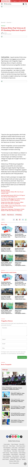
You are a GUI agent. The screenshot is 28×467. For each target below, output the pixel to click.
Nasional (3, 25)
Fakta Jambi (21, 451)
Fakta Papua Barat (20, 446)
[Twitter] (10, 436)
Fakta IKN (21, 444)
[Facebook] (7, 436)
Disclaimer (12, 459)
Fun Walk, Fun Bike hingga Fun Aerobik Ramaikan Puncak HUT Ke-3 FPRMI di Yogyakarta (13, 199)
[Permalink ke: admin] (2, 33)
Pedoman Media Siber (14, 461)
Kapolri (3, 214)
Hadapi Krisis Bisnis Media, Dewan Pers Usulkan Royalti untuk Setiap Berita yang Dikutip (12, 203)
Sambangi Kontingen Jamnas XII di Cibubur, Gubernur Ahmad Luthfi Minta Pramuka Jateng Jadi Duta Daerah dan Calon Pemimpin (18, 401)
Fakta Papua (12, 446)
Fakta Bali (14, 451)
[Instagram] (13, 436)
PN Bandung (18, 214)
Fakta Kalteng (21, 449)
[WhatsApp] (18, 436)
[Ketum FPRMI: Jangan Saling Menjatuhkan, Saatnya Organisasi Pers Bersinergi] (7, 258)
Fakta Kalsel (14, 449)
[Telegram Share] (23, 220)
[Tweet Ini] (17, 220)
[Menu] (2, 4)
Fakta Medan (7, 449)
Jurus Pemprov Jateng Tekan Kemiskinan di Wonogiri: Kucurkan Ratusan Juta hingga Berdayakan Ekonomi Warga (18, 421)
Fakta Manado (15, 456)
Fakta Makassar (7, 451)
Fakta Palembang (7, 456)
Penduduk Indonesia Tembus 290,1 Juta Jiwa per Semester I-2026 (12, 192)
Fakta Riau (22, 457)
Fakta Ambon (6, 457)
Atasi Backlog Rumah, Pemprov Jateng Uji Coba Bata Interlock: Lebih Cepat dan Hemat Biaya (18, 414)
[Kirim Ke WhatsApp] (26, 220)
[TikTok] (21, 437)
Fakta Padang (22, 452)
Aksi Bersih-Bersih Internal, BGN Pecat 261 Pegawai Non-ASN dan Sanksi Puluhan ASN (13, 196)
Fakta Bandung (6, 447)
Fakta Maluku (6, 454)
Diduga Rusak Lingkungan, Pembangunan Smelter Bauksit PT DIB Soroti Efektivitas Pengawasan (12, 210)
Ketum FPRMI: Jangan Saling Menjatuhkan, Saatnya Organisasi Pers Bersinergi (13, 206)
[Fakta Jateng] (7, 4)
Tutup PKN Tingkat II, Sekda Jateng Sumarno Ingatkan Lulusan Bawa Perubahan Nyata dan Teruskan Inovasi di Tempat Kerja (18, 394)
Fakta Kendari (14, 454)
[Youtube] (15, 436)
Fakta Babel (22, 454)
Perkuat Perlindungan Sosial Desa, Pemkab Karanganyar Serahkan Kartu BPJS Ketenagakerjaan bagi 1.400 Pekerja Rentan (12, 388)
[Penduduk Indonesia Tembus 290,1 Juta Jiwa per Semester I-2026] (7, 229)
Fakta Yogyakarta (15, 457)
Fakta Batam (22, 447)
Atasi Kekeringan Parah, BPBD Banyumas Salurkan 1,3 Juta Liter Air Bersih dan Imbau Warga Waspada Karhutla (18, 407)
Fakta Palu (22, 456)
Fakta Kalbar (7, 444)
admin (5, 33)
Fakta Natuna (5, 459)
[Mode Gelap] (23, 4)
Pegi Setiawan (10, 214)
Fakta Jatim (14, 447)
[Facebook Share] (14, 220)
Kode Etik (18, 459)
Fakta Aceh (5, 446)
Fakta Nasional (14, 444)
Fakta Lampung (14, 452)
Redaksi (24, 459)
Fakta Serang (6, 452)
